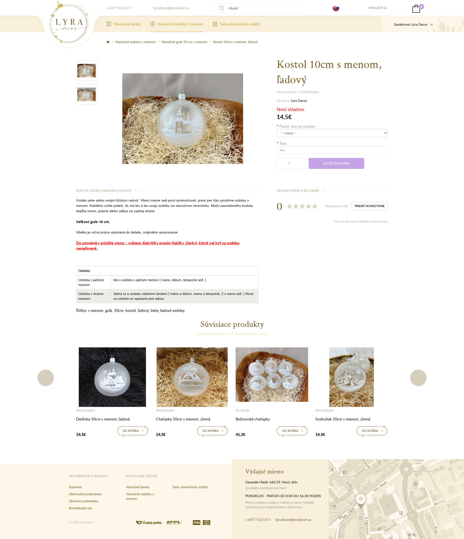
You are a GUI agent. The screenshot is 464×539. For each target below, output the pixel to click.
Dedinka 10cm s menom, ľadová (103, 419)
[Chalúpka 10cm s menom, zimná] (192, 378)
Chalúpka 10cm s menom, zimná (183, 419)
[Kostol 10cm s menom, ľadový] (86, 70)
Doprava (75, 487)
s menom (95, 310)
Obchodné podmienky (85, 494)
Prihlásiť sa (378, 8)
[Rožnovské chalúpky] (272, 375)
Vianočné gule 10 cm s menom (184, 41)
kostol (130, 310)
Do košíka (131, 431)
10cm (118, 310)
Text (282, 143)
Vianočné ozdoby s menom (180, 24)
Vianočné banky (127, 24)
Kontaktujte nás (80, 508)
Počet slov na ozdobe (297, 126)
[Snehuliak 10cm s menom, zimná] (351, 378)
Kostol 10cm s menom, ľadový (235, 41)
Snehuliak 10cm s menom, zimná (342, 419)
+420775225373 (119, 7)
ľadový (143, 310)
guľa (108, 310)
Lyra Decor (299, 100)
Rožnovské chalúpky (253, 419)
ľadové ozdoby (172, 310)
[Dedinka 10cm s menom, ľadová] (112, 378)
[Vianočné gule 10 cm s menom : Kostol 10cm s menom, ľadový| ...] (69, 22)
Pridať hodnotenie (370, 206)
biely (154, 310)
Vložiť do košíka (336, 163)
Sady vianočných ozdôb (240, 24)
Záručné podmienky (83, 501)
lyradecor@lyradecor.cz (171, 7)
